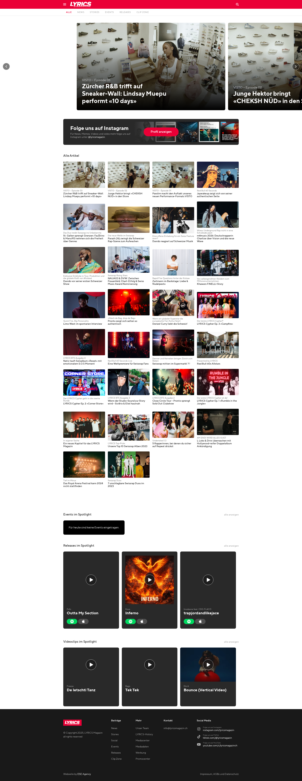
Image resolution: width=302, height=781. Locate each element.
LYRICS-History (144, 734)
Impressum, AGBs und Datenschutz (219, 774)
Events (115, 746)
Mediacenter (143, 740)
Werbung (141, 752)
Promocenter (143, 759)
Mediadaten (142, 746)
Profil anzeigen (161, 132)
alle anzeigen (231, 514)
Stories (115, 734)
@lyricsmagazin (96, 137)
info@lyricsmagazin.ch (176, 728)
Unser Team (142, 728)
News (114, 728)
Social (114, 740)
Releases (116, 752)
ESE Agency (84, 774)
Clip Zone (116, 759)
